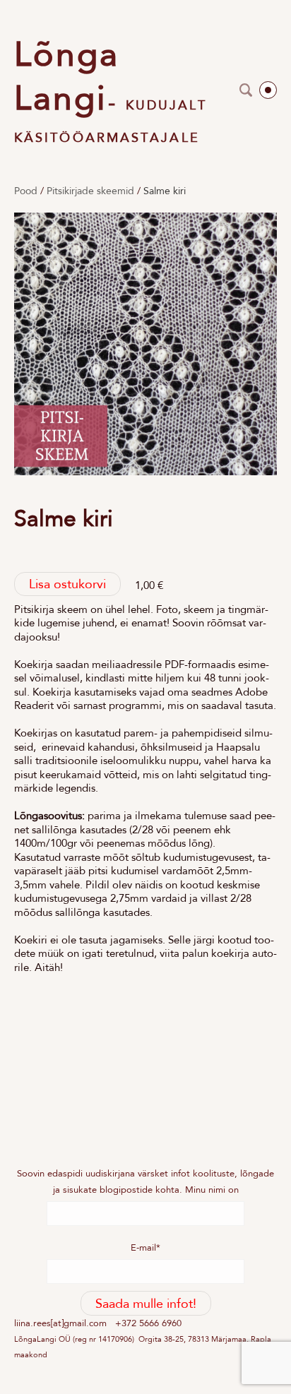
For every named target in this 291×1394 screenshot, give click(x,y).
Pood (25, 190)
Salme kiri (164, 190)
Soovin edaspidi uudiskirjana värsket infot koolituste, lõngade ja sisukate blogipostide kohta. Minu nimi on (145, 1181)
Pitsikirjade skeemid (90, 190)
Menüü (268, 90)
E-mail (143, 1247)
